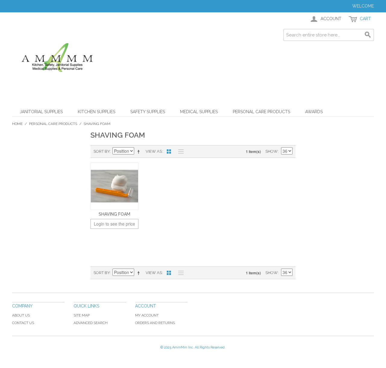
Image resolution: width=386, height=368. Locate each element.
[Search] (368, 35)
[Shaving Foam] (114, 186)
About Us (21, 315)
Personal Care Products (261, 111)
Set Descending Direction (139, 151)
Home (17, 124)
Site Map (82, 315)
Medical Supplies (199, 111)
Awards (314, 111)
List (179, 151)
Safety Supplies (147, 111)
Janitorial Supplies (41, 111)
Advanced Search (91, 323)
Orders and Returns (155, 323)
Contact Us (23, 323)
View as (154, 151)
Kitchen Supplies (96, 111)
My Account (147, 315)
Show (271, 151)
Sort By (101, 151)
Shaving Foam (114, 214)
